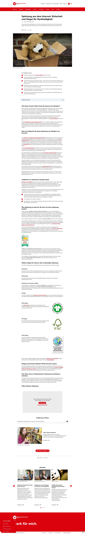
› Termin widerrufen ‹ (67, 532)
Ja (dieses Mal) (42, 402)
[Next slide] (71, 486)
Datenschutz (44, 532)
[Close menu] (14, 520)
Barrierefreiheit (58, 532)
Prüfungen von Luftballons (27, 182)
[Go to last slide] (14, 486)
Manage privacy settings (42, 404)
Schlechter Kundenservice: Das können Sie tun (25, 485)
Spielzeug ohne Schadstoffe (52, 358)
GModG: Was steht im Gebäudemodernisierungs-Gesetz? (58, 486)
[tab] (40, 507)
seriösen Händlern (39, 75)
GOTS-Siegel (26, 305)
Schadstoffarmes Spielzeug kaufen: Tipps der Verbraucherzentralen (30, 421)
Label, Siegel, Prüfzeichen (49, 432)
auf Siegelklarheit (50, 359)
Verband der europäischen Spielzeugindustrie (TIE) (34, 137)
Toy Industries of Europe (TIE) (49, 152)
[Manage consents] (83, 532)
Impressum (51, 532)
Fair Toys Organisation (57, 228)
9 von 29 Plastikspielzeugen (28, 148)
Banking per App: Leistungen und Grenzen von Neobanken (41, 485)
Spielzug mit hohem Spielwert (40, 295)
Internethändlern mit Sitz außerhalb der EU (32, 122)
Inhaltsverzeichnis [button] (26, 100)
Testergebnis (26, 144)
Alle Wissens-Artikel (41, 450)
